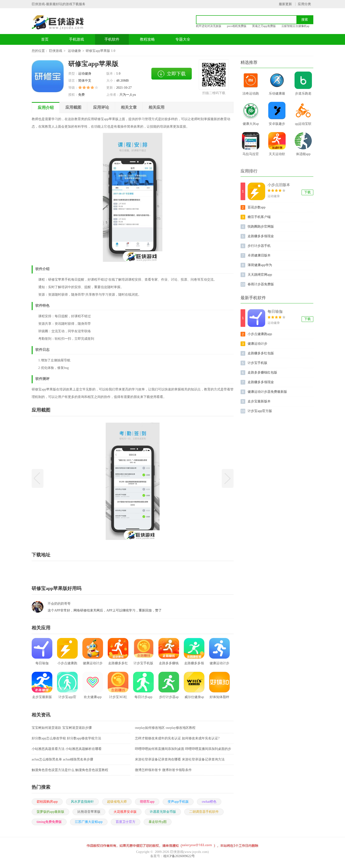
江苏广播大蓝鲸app (89, 822)
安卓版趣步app (277, 125)
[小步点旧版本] (256, 191)
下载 (307, 192)
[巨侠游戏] (63, 22)
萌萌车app (147, 801)
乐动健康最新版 (277, 95)
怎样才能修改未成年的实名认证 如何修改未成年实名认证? (177, 738)
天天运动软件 (277, 155)
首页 (45, 39)
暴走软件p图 (158, 822)
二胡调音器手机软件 (204, 811)
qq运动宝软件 (303, 125)
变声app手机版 (178, 801)
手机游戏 (76, 39)
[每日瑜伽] (256, 318)
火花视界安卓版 (125, 811)
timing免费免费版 (49, 822)
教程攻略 (147, 39)
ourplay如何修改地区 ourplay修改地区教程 (165, 727)
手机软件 (111, 39)
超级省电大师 (117, 801)
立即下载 (176, 73)
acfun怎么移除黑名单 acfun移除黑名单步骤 (62, 759)
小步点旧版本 (279, 185)
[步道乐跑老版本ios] (303, 80)
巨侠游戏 (55, 51)
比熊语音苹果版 (88, 811)
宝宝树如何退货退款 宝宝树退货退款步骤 (62, 727)
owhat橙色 (209, 801)
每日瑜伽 (275, 311)
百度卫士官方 (125, 822)
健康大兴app (251, 125)
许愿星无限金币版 (163, 811)
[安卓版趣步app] (277, 110)
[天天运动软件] (277, 140)
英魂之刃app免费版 (264, 26)
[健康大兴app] (250, 110)
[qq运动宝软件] (303, 110)
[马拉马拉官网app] (250, 140)
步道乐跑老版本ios (303, 95)
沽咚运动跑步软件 (250, 95)
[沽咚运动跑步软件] (250, 80)
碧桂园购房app (47, 801)
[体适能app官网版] (303, 140)
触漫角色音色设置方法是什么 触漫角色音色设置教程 (70, 770)
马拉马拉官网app (250, 155)
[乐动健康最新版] (277, 80)
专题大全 (182, 39)
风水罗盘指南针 (82, 801)
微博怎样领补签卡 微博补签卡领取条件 (163, 770)
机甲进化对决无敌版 (208, 26)
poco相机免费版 (236, 26)
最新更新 (285, 4)
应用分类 (304, 4)
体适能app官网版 (303, 155)
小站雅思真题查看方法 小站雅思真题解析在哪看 (67, 749)
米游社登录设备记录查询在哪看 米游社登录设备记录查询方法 (180, 759)
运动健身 (74, 51)
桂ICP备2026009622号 (179, 856)
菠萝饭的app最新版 (50, 811)
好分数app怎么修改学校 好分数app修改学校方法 (66, 738)
